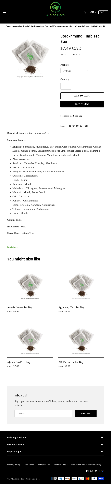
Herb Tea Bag (76, 116)
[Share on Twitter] (73, 125)
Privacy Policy (13, 464)
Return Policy (60, 464)
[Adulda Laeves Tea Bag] (30, 284)
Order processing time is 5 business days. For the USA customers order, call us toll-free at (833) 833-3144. (55, 26)
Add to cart (82, 96)
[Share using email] (86, 125)
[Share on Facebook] (70, 125)
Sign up (85, 413)
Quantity (65, 79)
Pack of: (64, 64)
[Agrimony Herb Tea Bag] (81, 284)
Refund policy (94, 464)
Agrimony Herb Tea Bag (71, 307)
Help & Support (15, 451)
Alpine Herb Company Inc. (26, 479)
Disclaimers (29, 464)
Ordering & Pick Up (16, 437)
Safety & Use (44, 464)
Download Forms (15, 444)
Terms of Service (77, 464)
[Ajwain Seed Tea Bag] (30, 339)
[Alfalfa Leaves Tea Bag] (81, 339)
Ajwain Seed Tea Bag (18, 362)
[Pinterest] (96, 472)
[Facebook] (87, 472)
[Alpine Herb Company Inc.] (56, 12)
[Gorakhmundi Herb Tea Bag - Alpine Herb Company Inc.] (30, 56)
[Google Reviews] (101, 472)
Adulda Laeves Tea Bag (19, 307)
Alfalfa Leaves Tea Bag (70, 362)
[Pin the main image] (77, 125)
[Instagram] (91, 472)
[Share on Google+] (81, 125)
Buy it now (82, 104)
